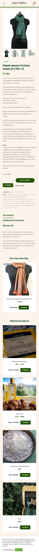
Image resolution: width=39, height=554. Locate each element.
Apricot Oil (19, 414)
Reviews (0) (8, 226)
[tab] (19, 216)
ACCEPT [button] (18, 549)
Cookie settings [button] (8, 549)
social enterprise (13, 205)
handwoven (17, 199)
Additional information (13, 220)
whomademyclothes (28, 205)
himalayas (25, 199)
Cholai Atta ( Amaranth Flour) (19, 466)
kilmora (31, 199)
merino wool (19, 203)
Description (8, 215)
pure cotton (27, 203)
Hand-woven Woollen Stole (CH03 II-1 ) (19, 299)
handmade (24, 194)
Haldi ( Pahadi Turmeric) (19, 361)
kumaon (5, 201)
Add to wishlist (20, 185)
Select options (13, 370)
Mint (19, 519)
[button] (32, 14)
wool (4, 207)
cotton (9, 194)
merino (12, 203)
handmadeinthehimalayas (18, 197)
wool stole (9, 207)
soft (20, 205)
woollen (15, 207)
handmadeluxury (8, 199)
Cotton (13, 192)
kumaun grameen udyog (16, 201)
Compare (8, 185)
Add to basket (25, 180)
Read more (13, 307)
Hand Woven (19, 192)
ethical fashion (15, 194)
